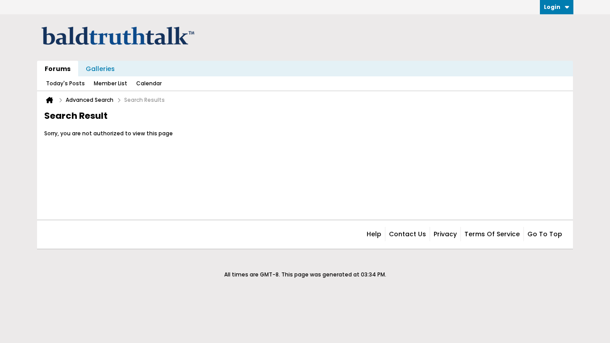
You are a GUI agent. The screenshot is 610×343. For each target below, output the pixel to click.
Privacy (445, 234)
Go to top (544, 234)
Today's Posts (65, 83)
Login (552, 7)
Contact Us (407, 234)
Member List (110, 83)
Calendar (149, 83)
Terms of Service (492, 234)
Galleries (100, 68)
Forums (58, 68)
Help (374, 234)
